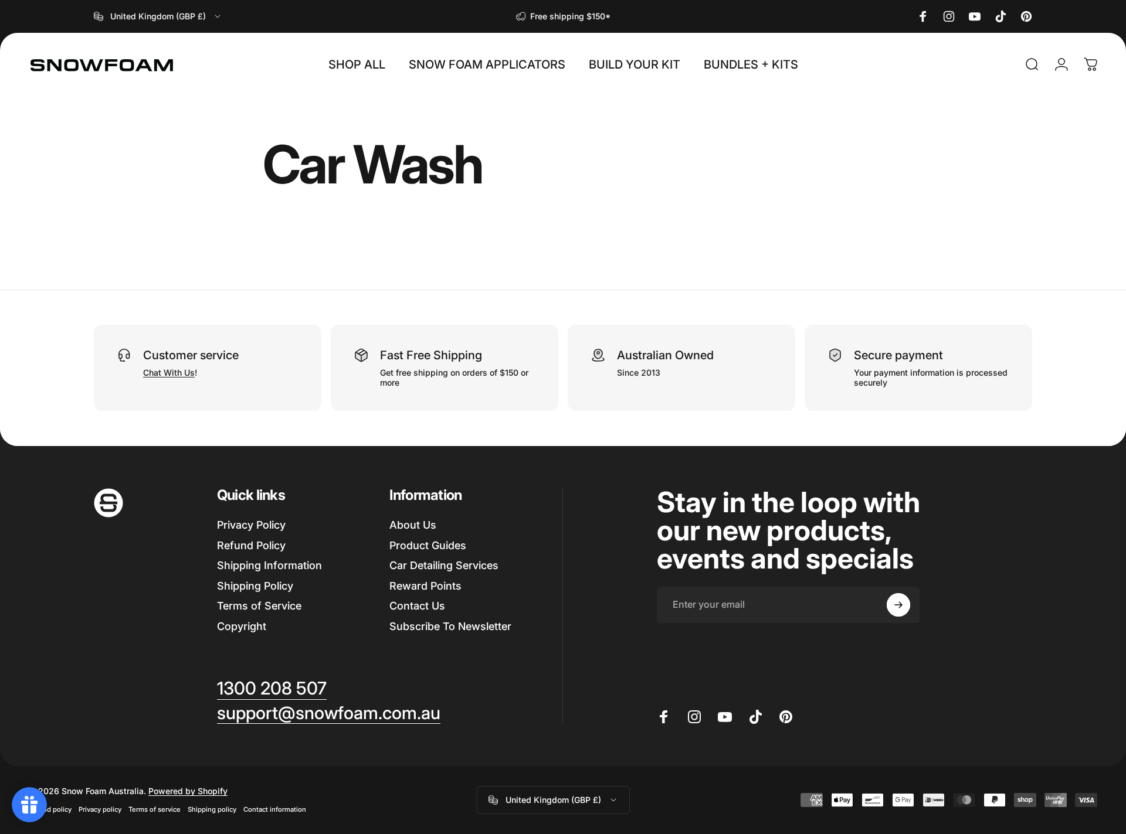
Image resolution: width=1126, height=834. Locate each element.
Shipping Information (269, 565)
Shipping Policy (255, 586)
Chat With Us (169, 372)
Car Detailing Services (443, 565)
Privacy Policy (251, 525)
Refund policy (50, 809)
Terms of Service (259, 606)
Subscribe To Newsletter (450, 626)
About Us (412, 525)
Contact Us (417, 606)
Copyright (241, 626)
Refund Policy (251, 545)
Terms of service (154, 809)
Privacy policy (100, 809)
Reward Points (425, 586)
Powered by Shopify (188, 791)
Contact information (274, 809)
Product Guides (427, 545)
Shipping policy (212, 809)
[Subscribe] (898, 605)
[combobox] (158, 16)
